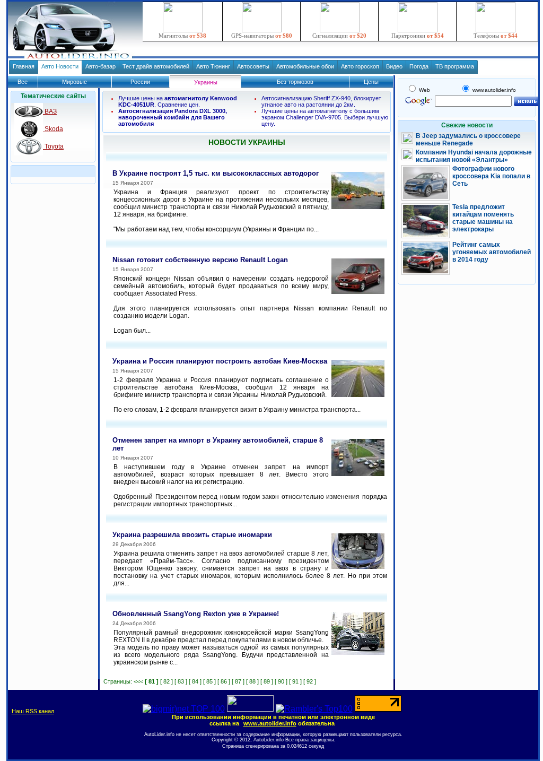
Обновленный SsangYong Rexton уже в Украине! (195, 614)
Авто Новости (59, 66)
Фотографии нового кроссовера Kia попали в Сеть (491, 176)
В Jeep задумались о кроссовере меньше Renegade (468, 139)
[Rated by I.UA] (250, 708)
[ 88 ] (252, 681)
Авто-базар (100, 66)
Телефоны (496, 35)
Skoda (53, 129)
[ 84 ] (195, 681)
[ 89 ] (266, 681)
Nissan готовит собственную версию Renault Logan (200, 260)
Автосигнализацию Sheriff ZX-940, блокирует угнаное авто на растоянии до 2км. (321, 101)
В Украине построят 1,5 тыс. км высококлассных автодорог (215, 173)
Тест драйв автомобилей (155, 66)
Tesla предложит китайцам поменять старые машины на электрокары (483, 218)
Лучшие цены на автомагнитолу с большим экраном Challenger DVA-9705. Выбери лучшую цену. (324, 117)
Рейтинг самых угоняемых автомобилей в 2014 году (491, 252)
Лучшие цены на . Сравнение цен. (177, 101)
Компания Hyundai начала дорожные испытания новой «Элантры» (474, 156)
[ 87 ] (238, 681)
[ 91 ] (295, 681)
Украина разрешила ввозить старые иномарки (192, 535)
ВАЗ (50, 111)
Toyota (53, 146)
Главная (23, 66)
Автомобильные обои (305, 66)
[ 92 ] (309, 681)
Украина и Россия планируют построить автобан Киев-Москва (219, 361)
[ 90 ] (281, 681)
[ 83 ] (180, 681)
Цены (371, 82)
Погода (418, 66)
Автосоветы (253, 66)
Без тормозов (295, 82)
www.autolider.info (269, 723)
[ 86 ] (223, 681)
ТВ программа (454, 66)
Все (22, 82)
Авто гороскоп (360, 66)
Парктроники (417, 35)
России (140, 82)
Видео (394, 66)
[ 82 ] (166, 681)
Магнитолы (182, 35)
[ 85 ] (209, 681)
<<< (138, 681)
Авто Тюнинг (213, 66)
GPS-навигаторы (261, 35)
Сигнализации (339, 35)
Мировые (74, 82)
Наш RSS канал (33, 711)
